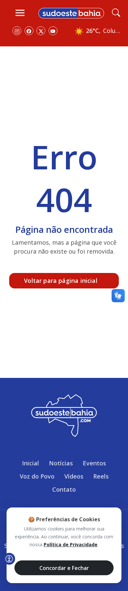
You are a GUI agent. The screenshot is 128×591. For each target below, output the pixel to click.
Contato (64, 489)
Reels (101, 476)
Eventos (94, 463)
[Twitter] (40, 30)
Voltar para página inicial (60, 280)
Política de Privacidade (70, 544)
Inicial (30, 463)
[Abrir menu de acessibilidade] (9, 559)
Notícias (61, 463)
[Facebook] (29, 30)
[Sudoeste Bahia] (71, 12)
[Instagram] (16, 30)
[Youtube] (53, 30)
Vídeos (73, 476)
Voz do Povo (37, 476)
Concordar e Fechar (64, 568)
